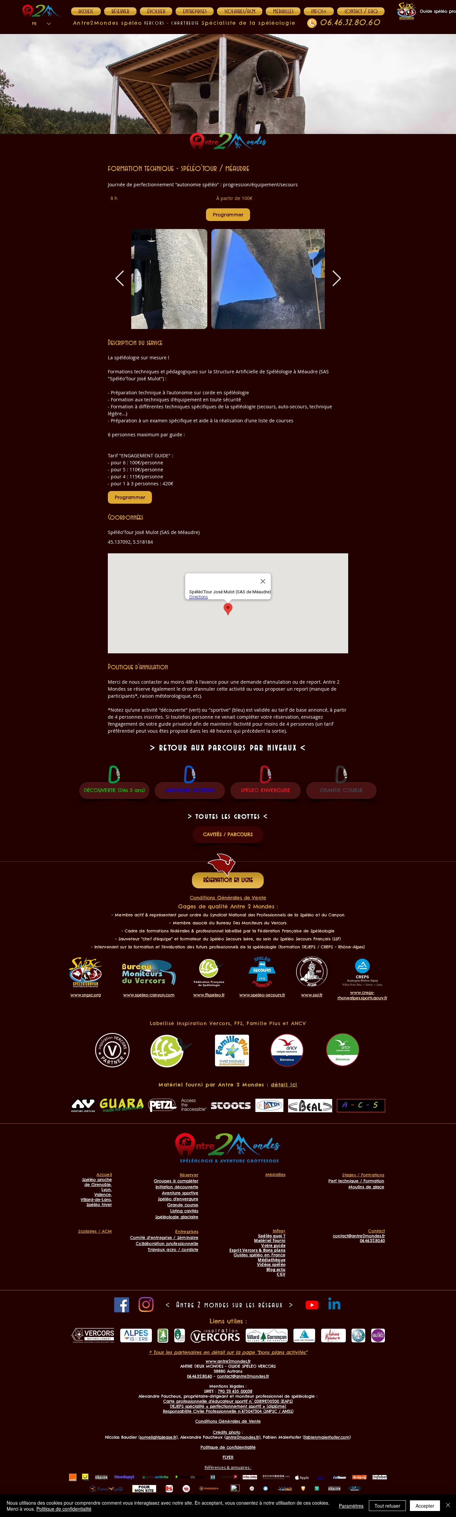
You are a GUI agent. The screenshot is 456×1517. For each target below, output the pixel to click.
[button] (318, 11)
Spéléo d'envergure (178, 1198)
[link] (228, 214)
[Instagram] (146, 1304)
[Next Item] (336, 278)
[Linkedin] (334, 1304)
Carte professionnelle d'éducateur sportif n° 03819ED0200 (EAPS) (228, 1401)
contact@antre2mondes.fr (243, 1376)
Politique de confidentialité (63, 1508)
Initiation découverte (177, 1186)
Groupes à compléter (176, 1180)
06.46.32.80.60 (350, 23)
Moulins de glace (366, 1186)
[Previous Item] (120, 278)
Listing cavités (184, 1210)
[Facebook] (121, 1304)
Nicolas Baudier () (141, 1437)
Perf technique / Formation (356, 1180)
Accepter (425, 1505)
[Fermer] (448, 1506)
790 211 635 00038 (235, 1391)
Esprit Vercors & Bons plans (257, 1250)
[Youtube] (311, 1304)
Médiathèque (271, 1260)
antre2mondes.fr (242, 1437)
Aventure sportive (180, 1192)
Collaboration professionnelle (167, 1243)
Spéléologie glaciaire (176, 1216)
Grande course (182, 1204)
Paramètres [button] (351, 1505)
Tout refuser (387, 1505)
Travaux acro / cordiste (173, 1249)
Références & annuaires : (228, 1467)
